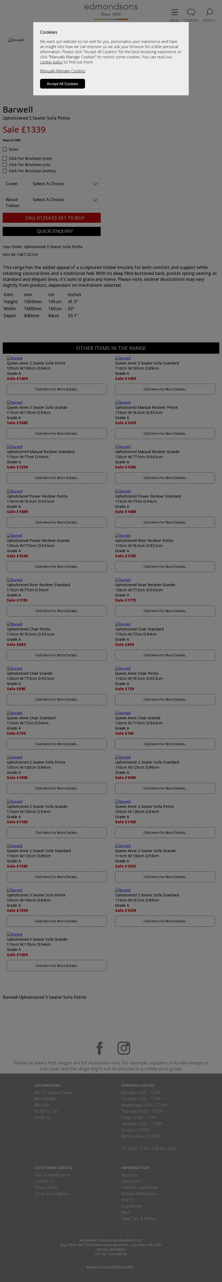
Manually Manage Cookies (62, 70)
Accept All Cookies (62, 84)
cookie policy (51, 62)
